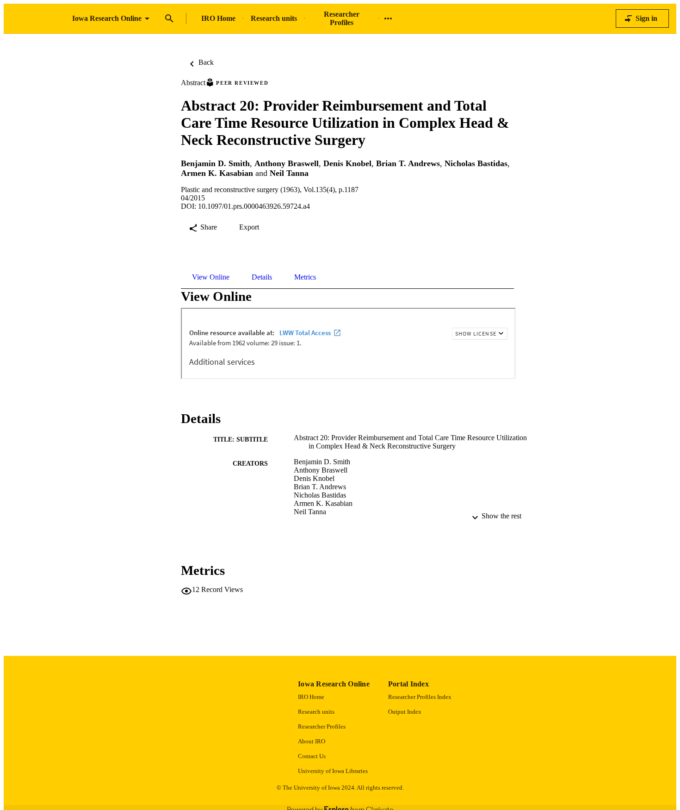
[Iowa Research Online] (38, 18)
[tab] (211, 277)
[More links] (388, 18)
